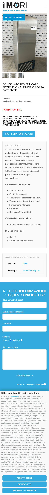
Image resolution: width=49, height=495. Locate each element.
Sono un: (6, 336)
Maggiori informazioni (24, 490)
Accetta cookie (24, 478)
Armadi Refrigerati (31, 270)
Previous (4, 43)
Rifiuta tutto (24, 484)
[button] (47, 392)
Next (44, 43)
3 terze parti (14, 396)
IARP (25, 263)
